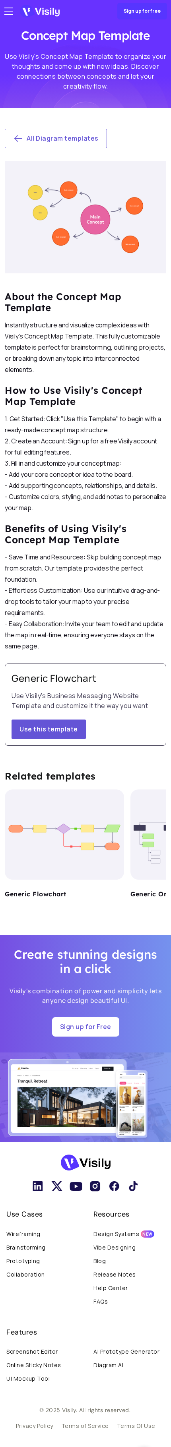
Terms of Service (85, 1426)
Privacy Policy (34, 1426)
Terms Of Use (136, 1426)
